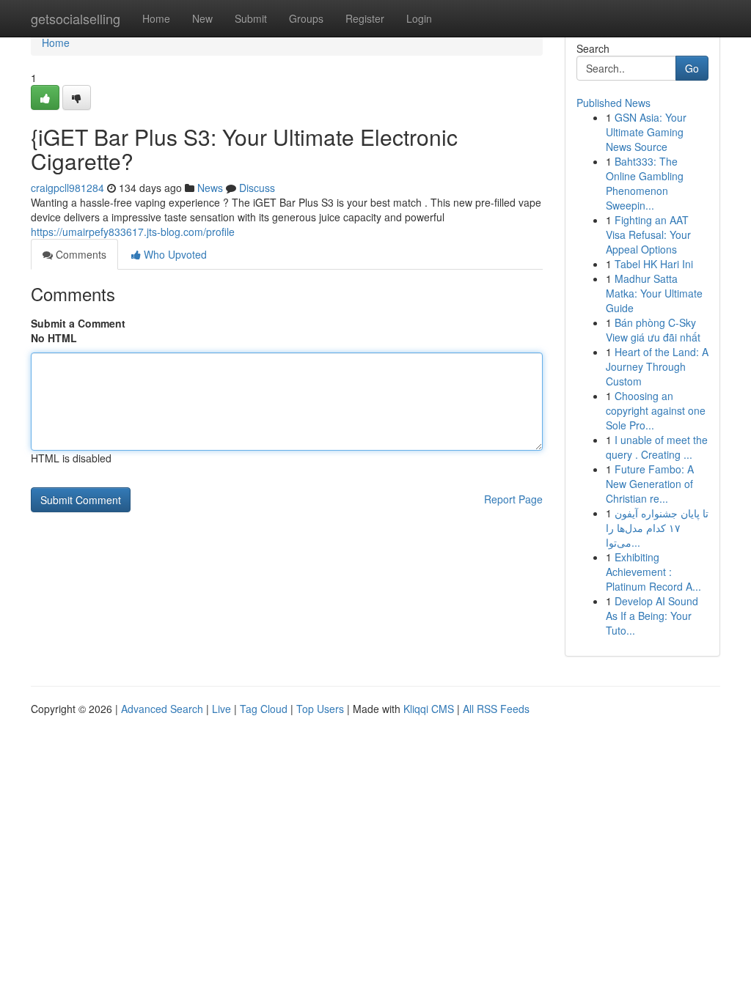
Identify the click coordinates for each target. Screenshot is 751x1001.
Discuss (257, 187)
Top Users (320, 708)
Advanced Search (162, 708)
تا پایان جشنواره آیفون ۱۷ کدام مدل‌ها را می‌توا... (657, 528)
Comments (79, 254)
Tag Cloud (263, 708)
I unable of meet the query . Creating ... (657, 447)
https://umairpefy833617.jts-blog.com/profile (133, 231)
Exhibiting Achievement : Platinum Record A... (653, 572)
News (210, 187)
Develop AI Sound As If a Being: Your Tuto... (652, 616)
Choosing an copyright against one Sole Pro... (656, 410)
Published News (613, 102)
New (202, 18)
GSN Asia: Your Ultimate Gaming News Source (646, 132)
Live (221, 708)
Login (419, 18)
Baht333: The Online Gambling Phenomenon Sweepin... (645, 183)
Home (156, 18)
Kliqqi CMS (428, 708)
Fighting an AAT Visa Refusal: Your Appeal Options (648, 234)
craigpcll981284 (67, 187)
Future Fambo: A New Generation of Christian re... (650, 484)
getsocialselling (75, 18)
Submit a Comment (78, 323)
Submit (251, 18)
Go (692, 68)
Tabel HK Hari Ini (654, 263)
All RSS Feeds (496, 708)
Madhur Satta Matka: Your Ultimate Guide (654, 293)
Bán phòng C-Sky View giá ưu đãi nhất (653, 329)
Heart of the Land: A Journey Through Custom (657, 366)
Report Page (513, 499)
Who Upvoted (174, 254)
